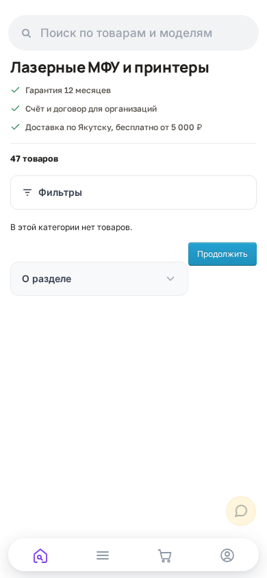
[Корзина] (165, 555)
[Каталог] (102, 555)
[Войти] (227, 555)
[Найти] (26, 33)
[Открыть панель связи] (241, 511)
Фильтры (60, 192)
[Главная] (40, 555)
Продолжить (222, 254)
